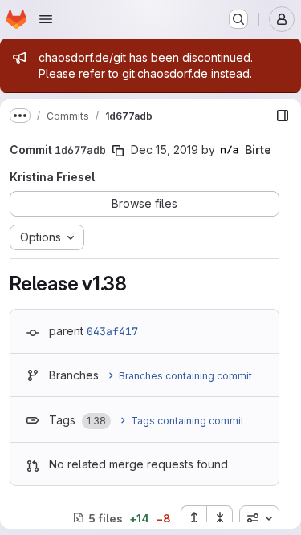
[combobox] (259, 518)
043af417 (112, 331)
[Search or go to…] (238, 19)
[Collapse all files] (220, 518)
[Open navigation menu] (46, 19)
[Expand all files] (193, 518)
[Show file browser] (282, 115)
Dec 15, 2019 (164, 149)
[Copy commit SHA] (118, 150)
